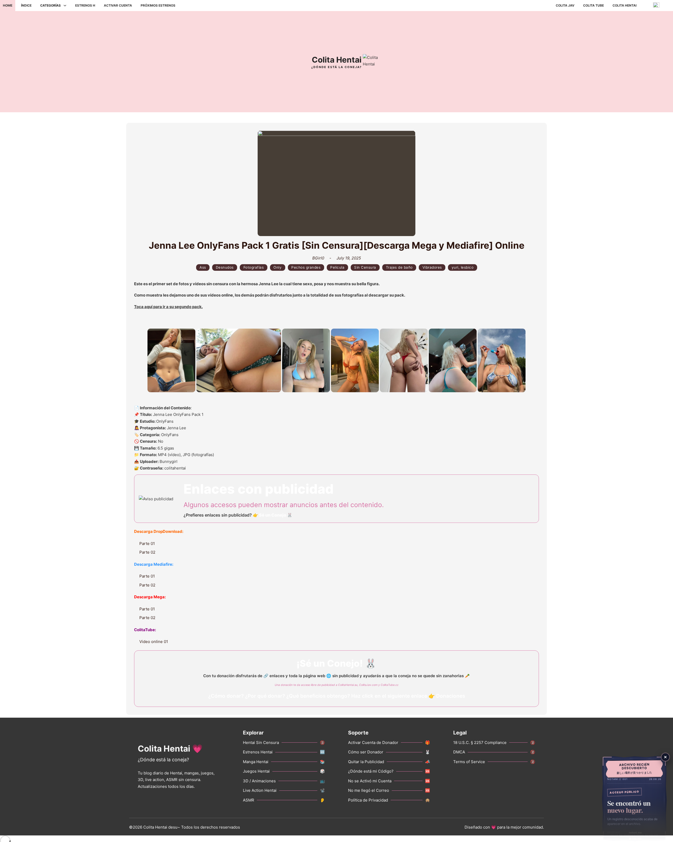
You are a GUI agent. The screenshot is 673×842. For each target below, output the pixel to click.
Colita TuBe (593, 5)
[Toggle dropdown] (65, 5)
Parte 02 (147, 552)
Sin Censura (365, 267)
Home (7, 5)
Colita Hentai (624, 5)
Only (277, 267)
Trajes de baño (399, 267)
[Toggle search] (186, 5)
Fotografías (253, 267)
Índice (26, 5)
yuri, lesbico (463, 267)
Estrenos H (85, 5)
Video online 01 (153, 641)
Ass (203, 267)
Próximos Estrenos (158, 5)
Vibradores (432, 267)
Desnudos (225, 267)
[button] (171, 360)
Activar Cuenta (118, 5)
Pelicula (337, 267)
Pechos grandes (305, 267)
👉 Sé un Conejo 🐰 (272, 515)
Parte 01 (147, 543)
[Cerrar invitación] (665, 757)
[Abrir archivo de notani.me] (634, 798)
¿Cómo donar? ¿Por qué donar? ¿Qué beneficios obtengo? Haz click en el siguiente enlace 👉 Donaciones (336, 696)
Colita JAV (565, 5)
